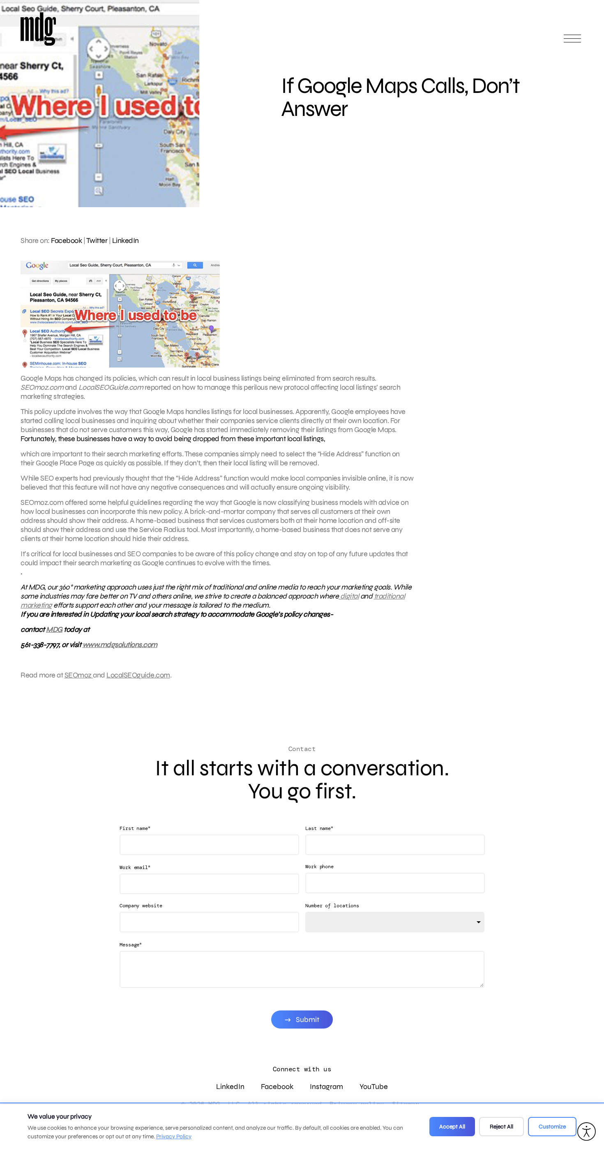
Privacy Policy (173, 1136)
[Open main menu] (572, 42)
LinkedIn (125, 240)
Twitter (97, 240)
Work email (135, 867)
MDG (54, 629)
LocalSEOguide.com (138, 675)
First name (135, 828)
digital (349, 596)
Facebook (66, 240)
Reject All (501, 1126)
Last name (319, 828)
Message (131, 944)
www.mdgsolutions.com (120, 644)
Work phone (319, 866)
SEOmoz (79, 675)
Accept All (452, 1126)
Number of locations (332, 905)
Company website (141, 905)
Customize (552, 1126)
